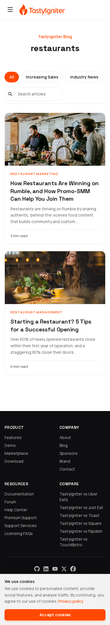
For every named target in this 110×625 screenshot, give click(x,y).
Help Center (16, 509)
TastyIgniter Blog (55, 36)
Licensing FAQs (19, 533)
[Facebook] (73, 569)
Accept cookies (55, 614)
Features (13, 437)
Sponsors (69, 453)
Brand (65, 461)
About (65, 437)
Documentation (19, 494)
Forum (10, 501)
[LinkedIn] (46, 569)
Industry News (84, 77)
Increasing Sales (42, 77)
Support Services (21, 525)
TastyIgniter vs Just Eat (81, 507)
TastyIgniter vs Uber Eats (79, 496)
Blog (64, 445)
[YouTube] (55, 569)
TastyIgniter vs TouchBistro (73, 541)
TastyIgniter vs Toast (80, 515)
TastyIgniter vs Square (81, 523)
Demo (10, 445)
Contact (67, 469)
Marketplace (16, 453)
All (11, 77)
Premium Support (21, 517)
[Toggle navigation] (10, 9)
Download (14, 461)
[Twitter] (64, 569)
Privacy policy (70, 601)
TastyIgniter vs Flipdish (81, 531)
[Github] (37, 569)
